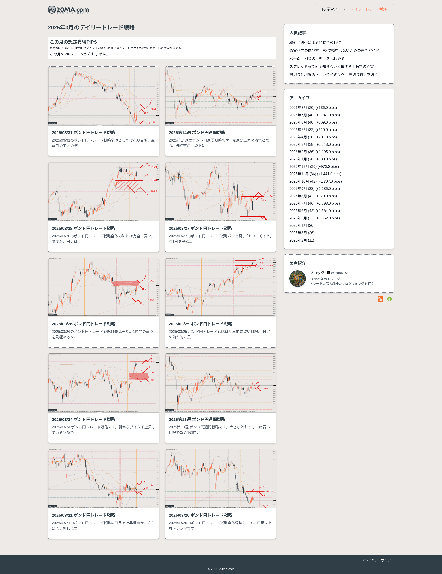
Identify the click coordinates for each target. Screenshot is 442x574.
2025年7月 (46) (314, 203)
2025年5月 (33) (314, 218)
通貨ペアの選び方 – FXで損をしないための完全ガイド (334, 50)
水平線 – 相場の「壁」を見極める (317, 59)
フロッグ (317, 273)
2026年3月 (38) (314, 144)
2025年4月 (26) (301, 225)
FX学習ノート (333, 9)
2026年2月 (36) (314, 152)
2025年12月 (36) (314, 167)
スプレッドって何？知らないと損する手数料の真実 (331, 67)
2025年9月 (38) (314, 189)
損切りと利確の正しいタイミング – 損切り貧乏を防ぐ (333, 75)
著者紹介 (297, 263)
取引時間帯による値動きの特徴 (315, 42)
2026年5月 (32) (313, 130)
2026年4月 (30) (313, 137)
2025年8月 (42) (313, 196)
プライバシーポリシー (378, 560)
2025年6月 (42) (314, 211)
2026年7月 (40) (314, 115)
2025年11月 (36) (315, 174)
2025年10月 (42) (315, 181)
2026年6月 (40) (313, 122)
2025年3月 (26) (301, 233)
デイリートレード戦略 (369, 9)
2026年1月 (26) (313, 159)
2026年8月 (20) (313, 108)
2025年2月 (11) (301, 240)
